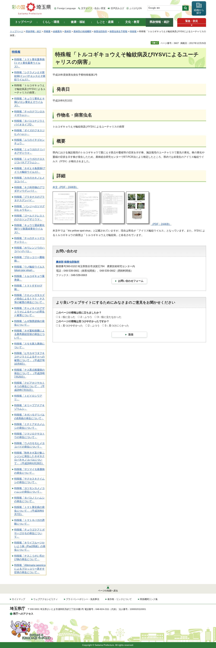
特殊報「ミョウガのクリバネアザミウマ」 (29, 151)
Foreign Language (66, 8)
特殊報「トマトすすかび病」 (28, 287)
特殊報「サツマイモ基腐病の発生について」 (29, 471)
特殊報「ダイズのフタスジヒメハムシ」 (29, 132)
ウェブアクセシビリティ (45, 599)
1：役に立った (67, 317)
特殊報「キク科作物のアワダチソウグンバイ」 (29, 189)
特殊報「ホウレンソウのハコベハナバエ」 (29, 249)
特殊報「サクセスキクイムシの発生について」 (29, 480)
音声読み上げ (117, 8)
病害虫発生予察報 (118, 31)
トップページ (16, 31)
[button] (191, 25)
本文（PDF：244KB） (65, 187)
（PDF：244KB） (161, 224)
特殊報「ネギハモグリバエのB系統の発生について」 (29, 416)
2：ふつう (86, 317)
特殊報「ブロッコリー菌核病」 (29, 259)
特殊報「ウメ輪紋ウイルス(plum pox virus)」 (29, 268)
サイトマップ (18, 599)
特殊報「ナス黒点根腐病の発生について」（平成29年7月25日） (29, 373)
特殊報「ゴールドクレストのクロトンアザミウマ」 (29, 217)
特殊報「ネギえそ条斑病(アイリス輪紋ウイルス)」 (29, 170)
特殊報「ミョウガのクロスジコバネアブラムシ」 (29, 161)
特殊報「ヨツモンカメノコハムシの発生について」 (29, 490)
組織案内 (57, 31)
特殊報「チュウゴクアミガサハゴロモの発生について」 (29, 533)
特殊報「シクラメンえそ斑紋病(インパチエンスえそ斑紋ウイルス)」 (29, 76)
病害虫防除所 (100, 31)
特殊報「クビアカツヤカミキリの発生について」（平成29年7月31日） (29, 386)
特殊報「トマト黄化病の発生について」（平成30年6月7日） (29, 511)
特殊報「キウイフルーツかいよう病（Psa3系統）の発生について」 (29, 546)
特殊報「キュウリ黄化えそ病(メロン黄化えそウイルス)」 (29, 102)
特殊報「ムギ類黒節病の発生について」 (29, 323)
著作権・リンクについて (119, 599)
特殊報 (133, 31)
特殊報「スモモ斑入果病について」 (29, 345)
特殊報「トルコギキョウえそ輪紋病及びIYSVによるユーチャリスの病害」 (29, 89)
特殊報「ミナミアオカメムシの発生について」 (29, 426)
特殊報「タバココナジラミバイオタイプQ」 (29, 123)
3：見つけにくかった (117, 325)
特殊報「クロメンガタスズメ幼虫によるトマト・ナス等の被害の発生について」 (29, 299)
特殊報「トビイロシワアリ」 (28, 397)
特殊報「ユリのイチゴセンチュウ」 (29, 142)
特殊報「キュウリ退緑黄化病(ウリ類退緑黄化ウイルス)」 (29, 229)
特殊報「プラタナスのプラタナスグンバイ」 (29, 198)
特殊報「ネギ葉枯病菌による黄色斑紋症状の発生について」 (29, 334)
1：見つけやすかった (71, 325)
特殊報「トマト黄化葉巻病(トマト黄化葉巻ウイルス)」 (29, 63)
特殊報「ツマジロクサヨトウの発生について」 (29, 435)
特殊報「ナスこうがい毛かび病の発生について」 (29, 557)
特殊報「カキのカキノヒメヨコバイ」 (29, 179)
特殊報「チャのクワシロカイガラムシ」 (29, 113)
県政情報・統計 (33, 31)
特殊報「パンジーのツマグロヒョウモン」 (29, 208)
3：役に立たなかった (109, 317)
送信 (130, 334)
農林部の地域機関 (82, 31)
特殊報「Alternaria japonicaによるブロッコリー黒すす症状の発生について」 (30, 569)
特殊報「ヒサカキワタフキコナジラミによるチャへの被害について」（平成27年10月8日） (29, 358)
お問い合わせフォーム (130, 281)
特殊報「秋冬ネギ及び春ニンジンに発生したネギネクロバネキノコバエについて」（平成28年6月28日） (29, 458)
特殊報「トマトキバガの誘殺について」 (29, 522)
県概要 (47, 31)
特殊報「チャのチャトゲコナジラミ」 (29, 240)
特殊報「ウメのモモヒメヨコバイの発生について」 (29, 445)
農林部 (67, 31)
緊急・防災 (191, 21)
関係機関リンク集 (149, 599)
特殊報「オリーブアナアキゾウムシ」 (29, 407)
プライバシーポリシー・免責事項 (82, 599)
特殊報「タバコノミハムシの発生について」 (29, 499)
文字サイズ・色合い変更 (93, 8)
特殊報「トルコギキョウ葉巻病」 (29, 278)
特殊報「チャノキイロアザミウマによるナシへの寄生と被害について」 (29, 312)
